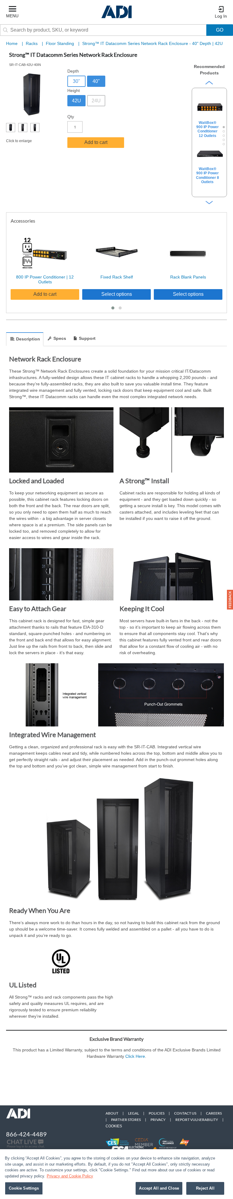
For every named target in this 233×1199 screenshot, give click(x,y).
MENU (12, 15)
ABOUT (112, 1113)
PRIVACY (158, 1119)
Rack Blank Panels (188, 277)
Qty (70, 116)
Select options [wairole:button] (116, 294)
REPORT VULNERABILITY (196, 1119)
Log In (221, 16)
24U (96, 100)
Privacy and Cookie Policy (70, 1176)
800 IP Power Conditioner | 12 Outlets (45, 280)
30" (76, 81)
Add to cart (95, 142)
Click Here (135, 1056)
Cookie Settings (24, 1188)
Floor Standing (60, 43)
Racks (32, 43)
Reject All (205, 1188)
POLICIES (156, 1113)
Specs (59, 338)
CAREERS (214, 1113)
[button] (112, 308)
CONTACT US (185, 1113)
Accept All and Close (159, 1188)
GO (219, 29)
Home (12, 43)
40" (96, 81)
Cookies (114, 1126)
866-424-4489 (26, 1134)
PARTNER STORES (126, 1119)
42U (76, 100)
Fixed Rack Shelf (116, 277)
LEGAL (133, 1113)
